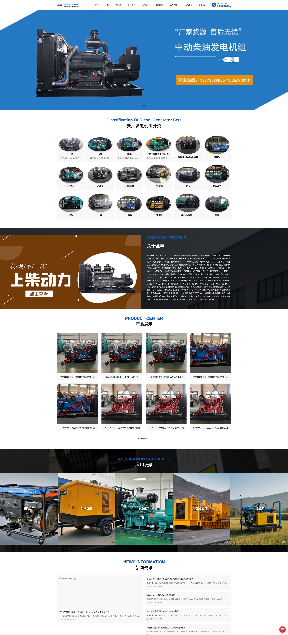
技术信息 (146, 5)
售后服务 (160, 5)
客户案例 (131, 5)
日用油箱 (188, 5)
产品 (107, 5)
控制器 (118, 5)
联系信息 (202, 5)
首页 (97, 5)
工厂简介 (174, 5)
